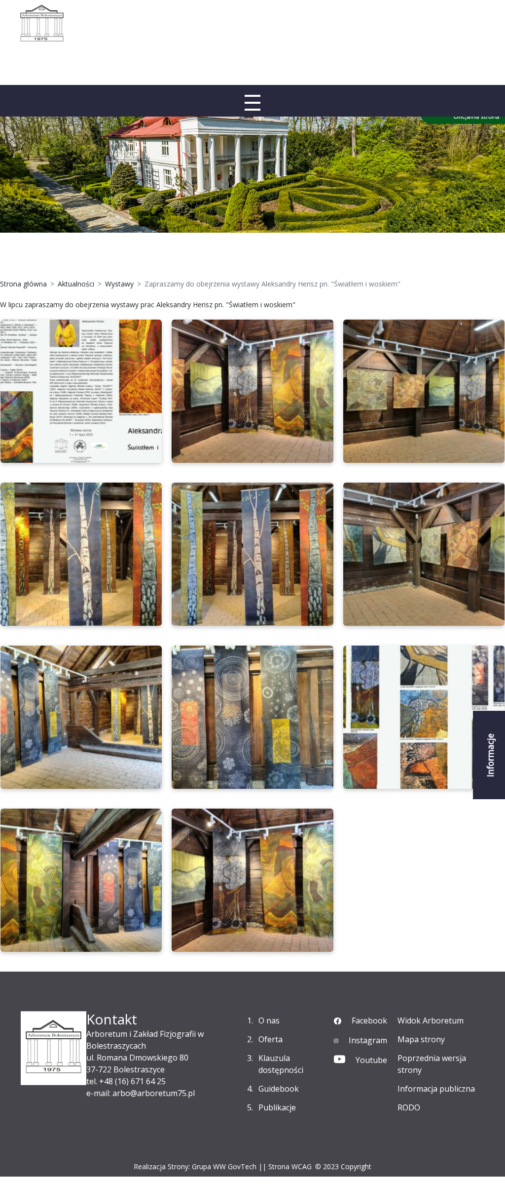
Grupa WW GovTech (224, 1166)
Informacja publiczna (436, 1088)
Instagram (368, 1040)
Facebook (369, 1020)
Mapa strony (421, 1039)
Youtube (371, 1060)
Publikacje (277, 1107)
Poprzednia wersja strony (431, 1064)
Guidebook (278, 1088)
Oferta (270, 1039)
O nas (269, 1020)
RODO (408, 1107)
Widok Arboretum (430, 1020)
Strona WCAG (290, 1166)
